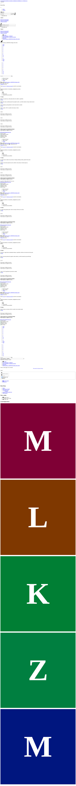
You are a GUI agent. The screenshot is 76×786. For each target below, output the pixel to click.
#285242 (2, 145)
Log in (2, 17)
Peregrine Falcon (6, 390)
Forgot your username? (4, 20)
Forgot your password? (4, 19)
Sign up (5, 381)
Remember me (4, 15)
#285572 (2, 237)
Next (3, 59)
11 (3, 56)
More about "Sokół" (6, 389)
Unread (4, 10)
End (3, 60)
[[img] (1, 99)
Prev (3, 45)
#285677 (2, 294)
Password (12, 14)
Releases (6, 391)
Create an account (3, 21)
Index (4, 9)
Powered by (35, 368)
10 (3, 55)
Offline (4, 80)
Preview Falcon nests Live (7, 392)
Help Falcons (5, 393)
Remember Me (5, 377)
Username (13, 13)
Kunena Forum (40, 368)
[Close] (0, 7)
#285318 (2, 194)
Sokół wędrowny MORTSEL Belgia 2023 (12, 82)
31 (3, 58)
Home (4, 388)
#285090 (2, 84)
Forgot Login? (6, 380)
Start (3, 44)
